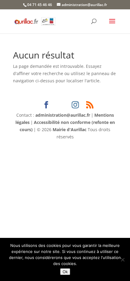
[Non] (122, 260)
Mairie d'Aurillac (69, 129)
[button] (112, 25)
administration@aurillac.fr (62, 115)
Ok (65, 271)
